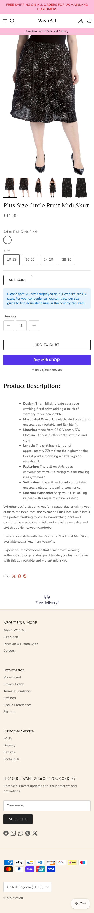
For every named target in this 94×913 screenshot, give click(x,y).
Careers (9, 650)
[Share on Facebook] (19, 576)
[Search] (14, 21)
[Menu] (5, 21)
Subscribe (18, 819)
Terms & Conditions (17, 691)
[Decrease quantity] (8, 325)
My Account (12, 677)
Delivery (9, 745)
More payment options (47, 370)
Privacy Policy (13, 684)
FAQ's (7, 738)
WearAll (18, 898)
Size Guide (17, 280)
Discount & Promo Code (20, 644)
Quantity (10, 316)
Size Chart (10, 637)
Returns (9, 752)
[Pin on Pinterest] (24, 576)
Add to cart (47, 344)
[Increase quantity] (34, 325)
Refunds (9, 698)
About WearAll (14, 630)
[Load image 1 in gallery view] (47, 105)
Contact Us (11, 759)
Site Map (9, 711)
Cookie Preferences (17, 705)
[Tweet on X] (14, 576)
